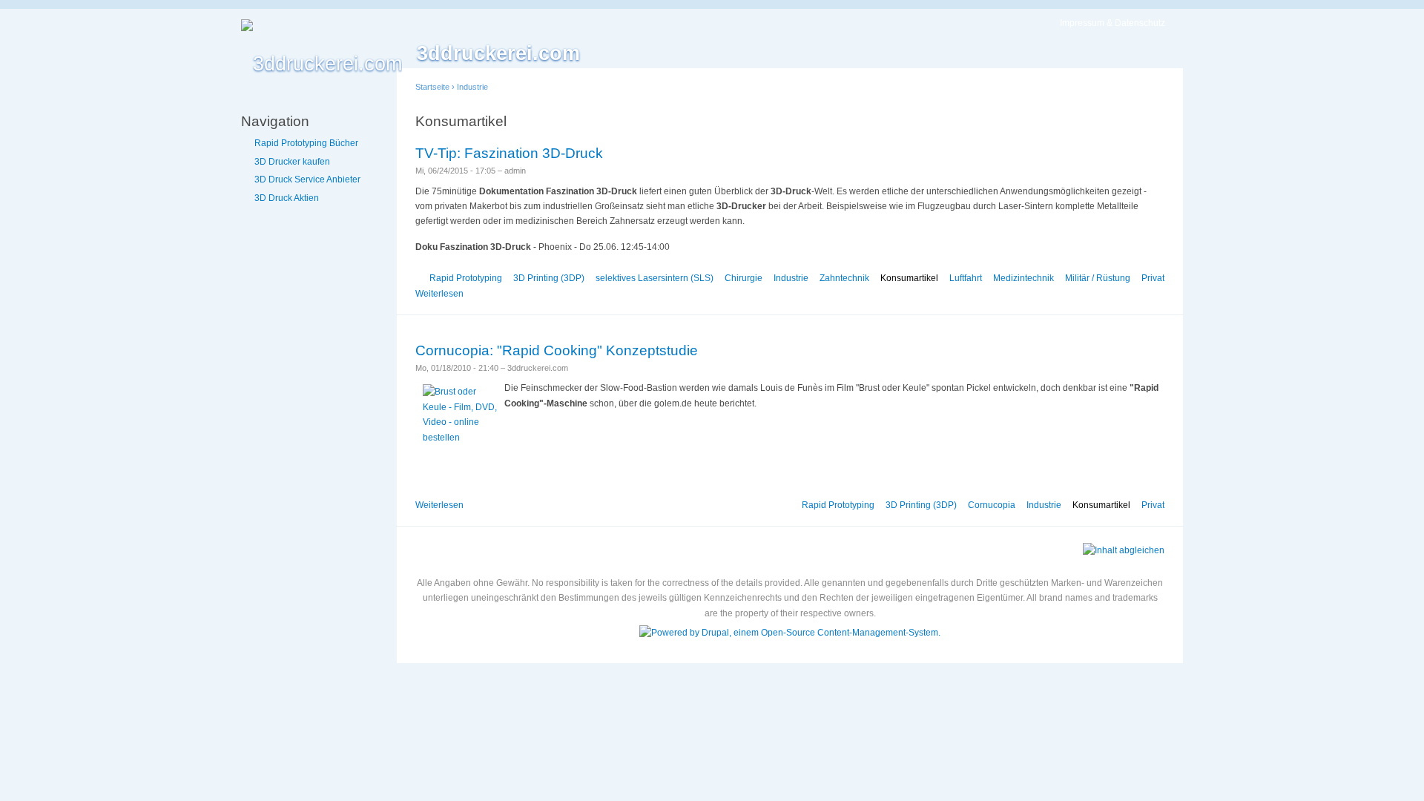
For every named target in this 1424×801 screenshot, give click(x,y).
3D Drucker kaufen (292, 161)
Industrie (472, 86)
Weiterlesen (439, 294)
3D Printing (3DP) (548, 278)
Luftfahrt (965, 278)
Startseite (432, 86)
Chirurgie (743, 278)
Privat (1152, 278)
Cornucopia (991, 505)
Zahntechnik (844, 278)
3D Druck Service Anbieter (307, 179)
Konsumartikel (909, 278)
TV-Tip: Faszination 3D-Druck (509, 153)
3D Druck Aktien (286, 198)
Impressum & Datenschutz (1112, 23)
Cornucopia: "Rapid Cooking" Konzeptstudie (556, 350)
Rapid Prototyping (465, 278)
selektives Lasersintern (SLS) (654, 278)
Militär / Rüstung (1097, 278)
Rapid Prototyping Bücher (306, 143)
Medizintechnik (1023, 278)
